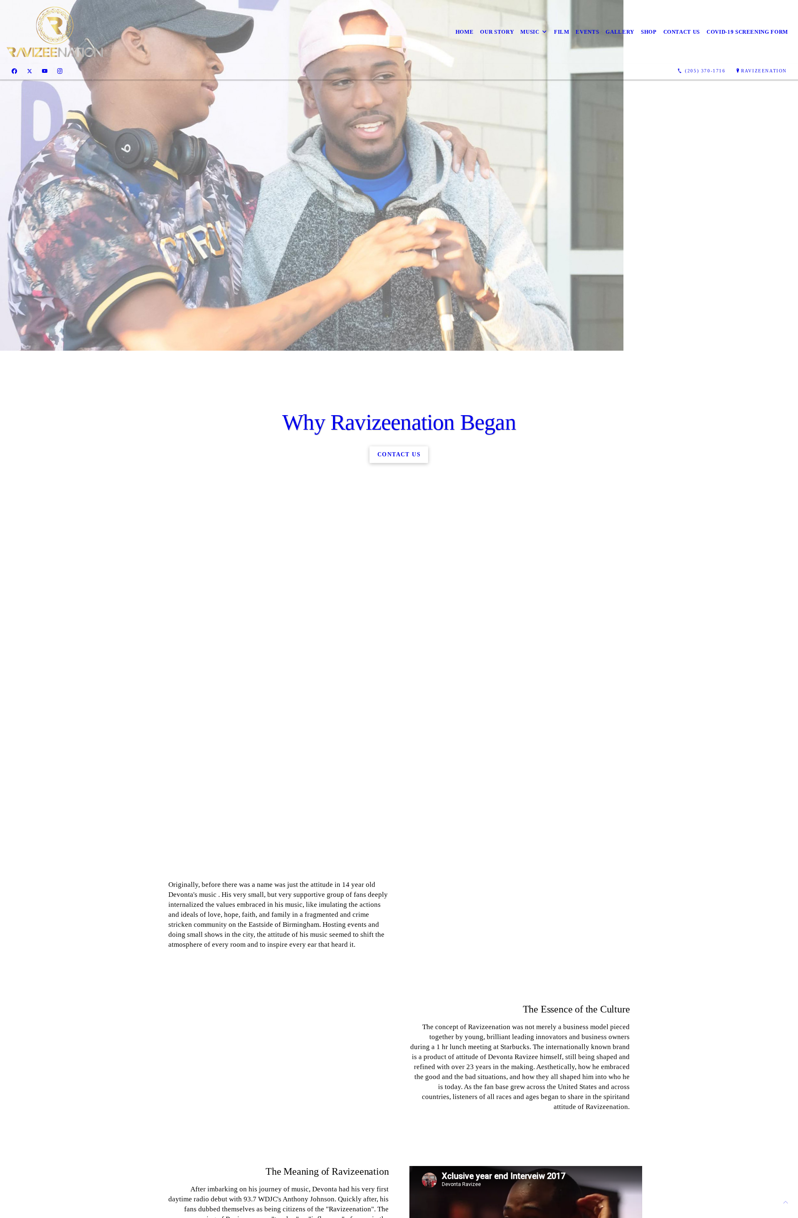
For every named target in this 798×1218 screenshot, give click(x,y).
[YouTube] (44, 71)
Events (587, 32)
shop (649, 32)
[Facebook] (14, 71)
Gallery (620, 32)
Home (465, 32)
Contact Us (681, 32)
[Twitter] (29, 71)
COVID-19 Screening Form (747, 32)
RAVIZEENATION (764, 70)
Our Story (497, 32)
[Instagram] (59, 71)
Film (561, 32)
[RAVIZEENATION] (55, 32)
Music (529, 32)
